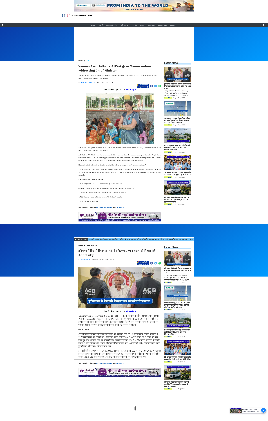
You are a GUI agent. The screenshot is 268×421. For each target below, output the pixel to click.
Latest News (171, 62)
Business (151, 25)
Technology (162, 25)
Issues (88, 61)
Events (172, 25)
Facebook (99, 207)
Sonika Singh (85, 259)
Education (124, 25)
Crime (142, 25)
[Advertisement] (134, 41)
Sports (134, 25)
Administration (111, 25)
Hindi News (90, 245)
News (93, 25)
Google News (120, 207)
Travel (100, 25)
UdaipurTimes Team (88, 82)
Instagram (108, 207)
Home (80, 61)
